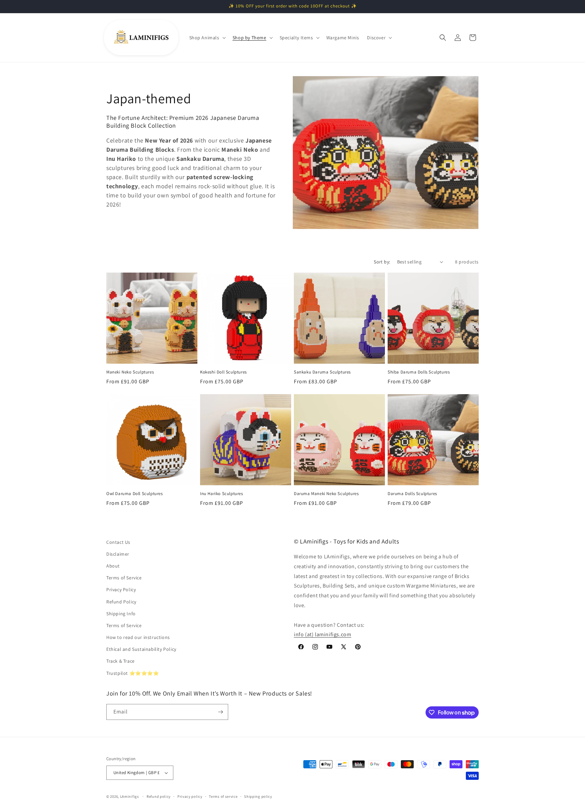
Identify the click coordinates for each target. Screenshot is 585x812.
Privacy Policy (121, 589)
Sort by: (382, 262)
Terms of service (223, 796)
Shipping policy (258, 796)
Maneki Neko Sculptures (130, 372)
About (113, 566)
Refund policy (159, 796)
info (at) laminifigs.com (322, 634)
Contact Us (118, 542)
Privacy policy (189, 796)
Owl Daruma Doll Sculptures (134, 493)
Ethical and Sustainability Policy (141, 649)
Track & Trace (120, 661)
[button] (207, 37)
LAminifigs (129, 796)
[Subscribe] (220, 712)
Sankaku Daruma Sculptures (322, 372)
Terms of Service (124, 578)
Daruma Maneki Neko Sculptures (326, 493)
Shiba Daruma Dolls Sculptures (419, 372)
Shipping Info (121, 614)
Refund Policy (121, 602)
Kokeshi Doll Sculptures (223, 372)
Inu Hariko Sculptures (221, 493)
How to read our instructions (138, 637)
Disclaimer (117, 554)
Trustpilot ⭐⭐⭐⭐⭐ (132, 673)
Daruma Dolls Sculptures (412, 493)
